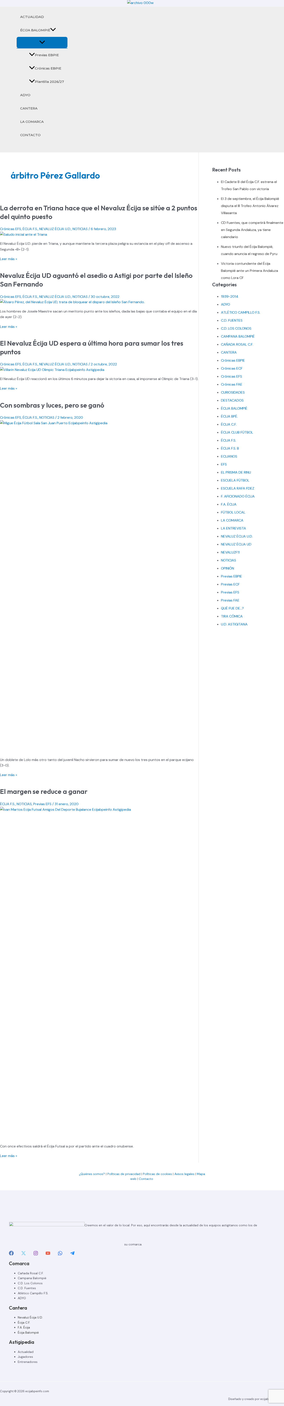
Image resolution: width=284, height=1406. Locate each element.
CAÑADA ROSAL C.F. (237, 344)
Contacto (146, 1179)
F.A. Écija (24, 1327)
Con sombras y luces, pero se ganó (52, 405)
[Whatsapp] (60, 1254)
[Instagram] (35, 1254)
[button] (53, 30)
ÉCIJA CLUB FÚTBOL (237, 432)
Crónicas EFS (10, 229)
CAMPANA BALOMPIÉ (238, 336)
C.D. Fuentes (27, 1288)
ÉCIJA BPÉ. (229, 416)
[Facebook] (11, 1254)
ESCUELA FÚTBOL (235, 480)
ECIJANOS (229, 456)
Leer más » (8, 259)
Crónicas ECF (232, 368)
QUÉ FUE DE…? (232, 608)
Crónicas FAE (231, 384)
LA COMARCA (32, 121)
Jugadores (25, 1357)
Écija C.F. (24, 1322)
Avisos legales (184, 1174)
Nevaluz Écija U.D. (30, 1317)
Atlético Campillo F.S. (33, 1293)
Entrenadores (27, 1362)
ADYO (25, 95)
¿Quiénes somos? (92, 1174)
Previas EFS (42, 804)
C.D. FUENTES (232, 320)
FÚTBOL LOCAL (233, 512)
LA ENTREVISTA (233, 528)
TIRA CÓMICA (232, 616)
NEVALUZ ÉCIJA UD (236, 544)
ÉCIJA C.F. (229, 424)
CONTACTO (30, 135)
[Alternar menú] (42, 42)
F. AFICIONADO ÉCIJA (238, 496)
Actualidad (26, 1352)
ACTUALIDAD (32, 17)
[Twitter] (23, 1254)
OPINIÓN (227, 568)
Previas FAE (230, 600)
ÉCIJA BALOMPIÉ (35, 30)
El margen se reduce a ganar (43, 791)
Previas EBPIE (47, 55)
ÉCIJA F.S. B (230, 448)
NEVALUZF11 (230, 552)
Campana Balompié (32, 1278)
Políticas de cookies (157, 1174)
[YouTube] (47, 1254)
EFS (224, 464)
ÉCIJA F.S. (30, 229)
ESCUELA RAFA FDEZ (237, 488)
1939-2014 (229, 296)
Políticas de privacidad (123, 1174)
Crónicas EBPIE (48, 68)
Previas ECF (230, 584)
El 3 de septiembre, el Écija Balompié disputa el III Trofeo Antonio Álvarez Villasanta (250, 205)
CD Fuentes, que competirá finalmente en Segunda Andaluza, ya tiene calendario (252, 229)
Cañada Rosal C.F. (30, 1273)
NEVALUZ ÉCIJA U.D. (55, 229)
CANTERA (28, 108)
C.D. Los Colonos (30, 1283)
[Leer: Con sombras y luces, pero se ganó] (99, 423)
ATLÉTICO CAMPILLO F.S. (240, 312)
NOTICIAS (80, 229)
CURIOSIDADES (233, 392)
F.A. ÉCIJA (229, 504)
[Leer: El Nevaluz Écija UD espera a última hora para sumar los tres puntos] (52, 369)
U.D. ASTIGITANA (234, 624)
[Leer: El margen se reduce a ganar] (99, 809)
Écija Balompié (28, 1332)
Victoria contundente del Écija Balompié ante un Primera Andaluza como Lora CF (249, 270)
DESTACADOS (232, 400)
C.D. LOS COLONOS (236, 328)
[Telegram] (72, 1254)
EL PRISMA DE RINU (236, 472)
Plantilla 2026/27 (49, 82)
